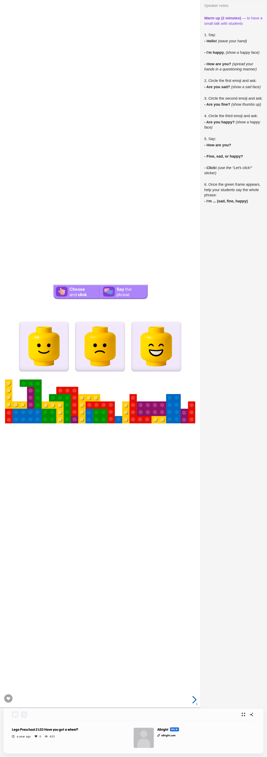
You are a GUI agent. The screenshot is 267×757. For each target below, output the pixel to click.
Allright (163, 729)
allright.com (168, 735)
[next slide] (194, 699)
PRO (173, 729)
